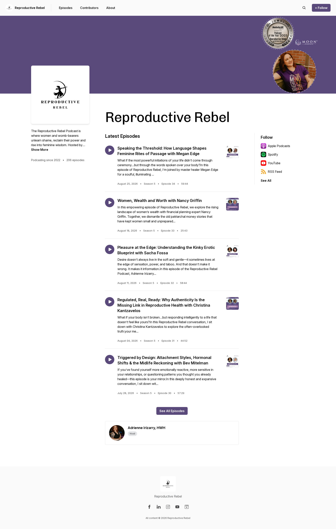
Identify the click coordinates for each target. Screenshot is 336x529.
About (110, 8)
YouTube (274, 163)
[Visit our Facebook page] (149, 507)
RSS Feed (275, 172)
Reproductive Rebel (30, 8)
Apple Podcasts (279, 146)
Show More (39, 150)
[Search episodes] (304, 7)
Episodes (65, 8)
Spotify (273, 154)
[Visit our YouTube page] (177, 507)
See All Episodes (172, 411)
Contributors (89, 8)
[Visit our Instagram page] (168, 507)
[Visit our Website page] (187, 507)
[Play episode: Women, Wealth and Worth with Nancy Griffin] (109, 202)
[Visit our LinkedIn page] (159, 507)
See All (266, 180)
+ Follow (321, 8)
